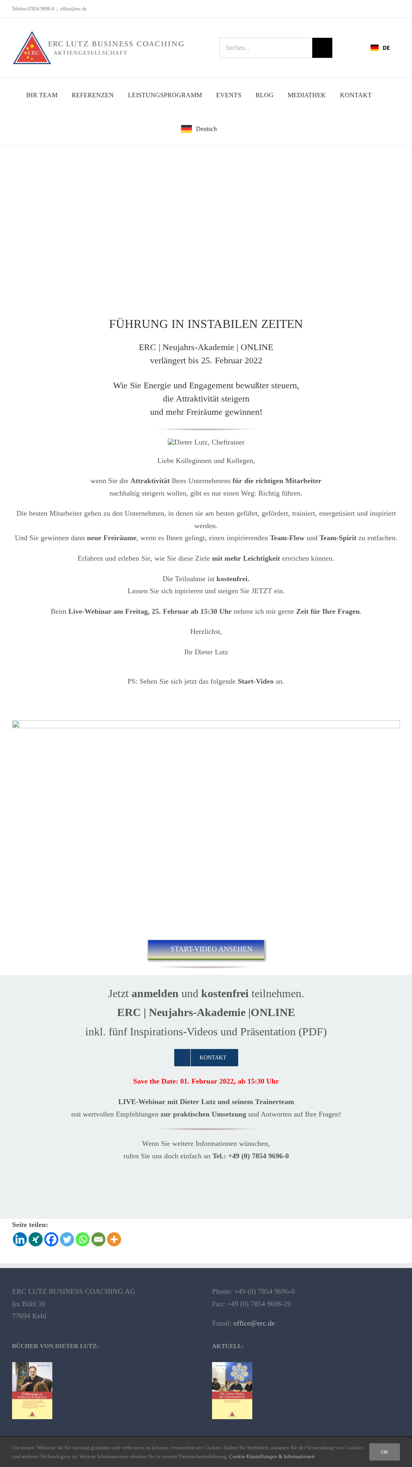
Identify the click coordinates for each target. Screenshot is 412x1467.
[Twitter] (67, 1239)
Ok (384, 1452)
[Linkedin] (20, 1239)
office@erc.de (73, 9)
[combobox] (380, 48)
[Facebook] (51, 1239)
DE (386, 47)
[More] (114, 1239)
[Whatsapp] (83, 1239)
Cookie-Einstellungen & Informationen (272, 1456)
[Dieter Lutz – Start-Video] (206, 724)
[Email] (98, 1239)
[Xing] (36, 1239)
